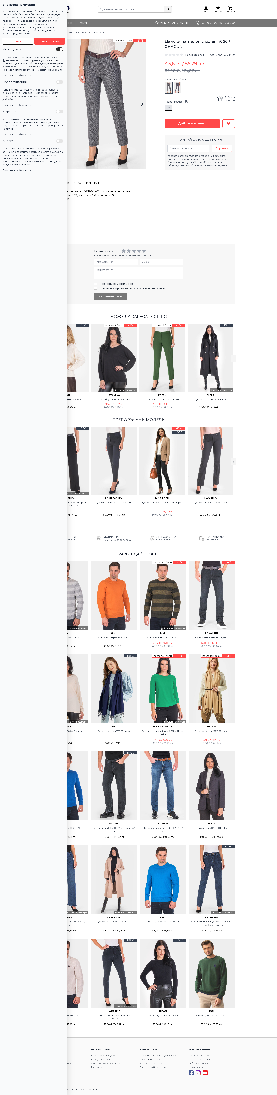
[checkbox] (59, 49)
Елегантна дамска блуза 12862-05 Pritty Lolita (163, 733)
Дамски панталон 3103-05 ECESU (162, 399)
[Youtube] (205, 1072)
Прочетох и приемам (134, 288)
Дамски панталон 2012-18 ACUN (114, 502)
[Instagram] (198, 1072)
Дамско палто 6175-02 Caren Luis (114, 921)
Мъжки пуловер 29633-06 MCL (163, 637)
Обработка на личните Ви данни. (208, 165)
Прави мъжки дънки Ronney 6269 (211, 637)
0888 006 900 (154, 1059)
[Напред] (142, 104)
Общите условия (177, 165)
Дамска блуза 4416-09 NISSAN (163, 1015)
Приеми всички (48, 41)
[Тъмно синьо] (177, 87)
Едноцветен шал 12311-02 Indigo (211, 731)
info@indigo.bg (157, 1067)
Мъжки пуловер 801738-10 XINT (114, 637)
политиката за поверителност (149, 288)
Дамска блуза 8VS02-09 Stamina (114, 399)
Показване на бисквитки (17, 75)
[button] (185, 55)
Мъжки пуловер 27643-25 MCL (212, 1015)
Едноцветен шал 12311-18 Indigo (114, 731)
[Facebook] (191, 1072)
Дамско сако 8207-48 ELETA (212, 828)
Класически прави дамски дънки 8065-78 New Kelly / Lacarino (211, 923)
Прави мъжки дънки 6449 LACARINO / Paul (163, 829)
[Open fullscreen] (102, 104)
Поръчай (222, 148)
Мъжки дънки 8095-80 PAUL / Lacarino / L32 (114, 829)
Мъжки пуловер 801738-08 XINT (163, 921)
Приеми (17, 41)
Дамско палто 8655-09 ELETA (210, 399)
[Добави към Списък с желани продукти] (228, 123)
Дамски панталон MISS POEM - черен (162, 502)
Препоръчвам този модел (116, 283)
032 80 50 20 (156, 1063)
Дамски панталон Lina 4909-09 (210, 502)
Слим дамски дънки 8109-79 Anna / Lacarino (114, 1017)
